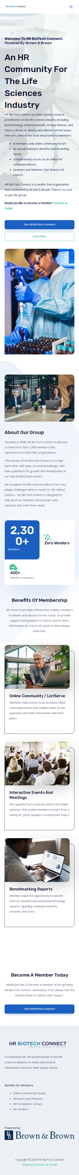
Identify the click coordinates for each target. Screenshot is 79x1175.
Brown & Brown (39, 43)
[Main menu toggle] (71, 7)
